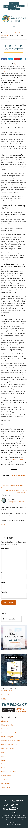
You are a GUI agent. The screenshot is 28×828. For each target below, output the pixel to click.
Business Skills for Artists (9, 729)
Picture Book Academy (17, 459)
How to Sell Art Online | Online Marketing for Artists (14, 18)
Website (4, 592)
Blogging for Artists (7, 725)
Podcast (3, 756)
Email (3, 582)
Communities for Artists (8, 733)
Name (3, 573)
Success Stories (6, 775)
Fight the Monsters (20, 64)
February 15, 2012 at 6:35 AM (16, 501)
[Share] (21, 59)
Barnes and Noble (6, 690)
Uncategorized (5, 783)
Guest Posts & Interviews (18, 475)
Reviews (3, 764)
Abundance (4, 721)
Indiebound (4, 699)
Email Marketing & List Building (10, 740)
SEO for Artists (6, 768)
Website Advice (6, 787)
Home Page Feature (7, 748)
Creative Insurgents (7, 737)
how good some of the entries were (12, 71)
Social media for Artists (8, 772)
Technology (4, 779)
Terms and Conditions (14, 824)
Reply (3, 524)
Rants (3, 760)
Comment (5, 548)
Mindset (3, 752)
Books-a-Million (6, 695)
